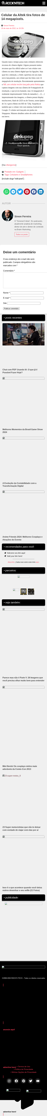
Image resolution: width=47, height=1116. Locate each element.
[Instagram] (9, 1081)
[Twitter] (30, 1081)
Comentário (9, 271)
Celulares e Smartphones (21, 175)
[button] (6, 192)
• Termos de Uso (23, 1067)
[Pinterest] (23, 1081)
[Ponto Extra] (23, 592)
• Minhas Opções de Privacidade (23, 1072)
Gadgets (20, 172)
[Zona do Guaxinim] (31, 592)
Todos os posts (22, 234)
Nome (6, 293)
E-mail (6, 298)
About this (11, 562)
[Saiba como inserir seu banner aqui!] (16, 592)
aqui (37, 562)
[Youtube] (37, 1081)
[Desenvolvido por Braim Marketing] (33, 1091)
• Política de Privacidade (23, 1069)
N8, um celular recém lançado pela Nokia (21, 84)
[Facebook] (16, 1081)
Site (5, 303)
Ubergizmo (11, 165)
